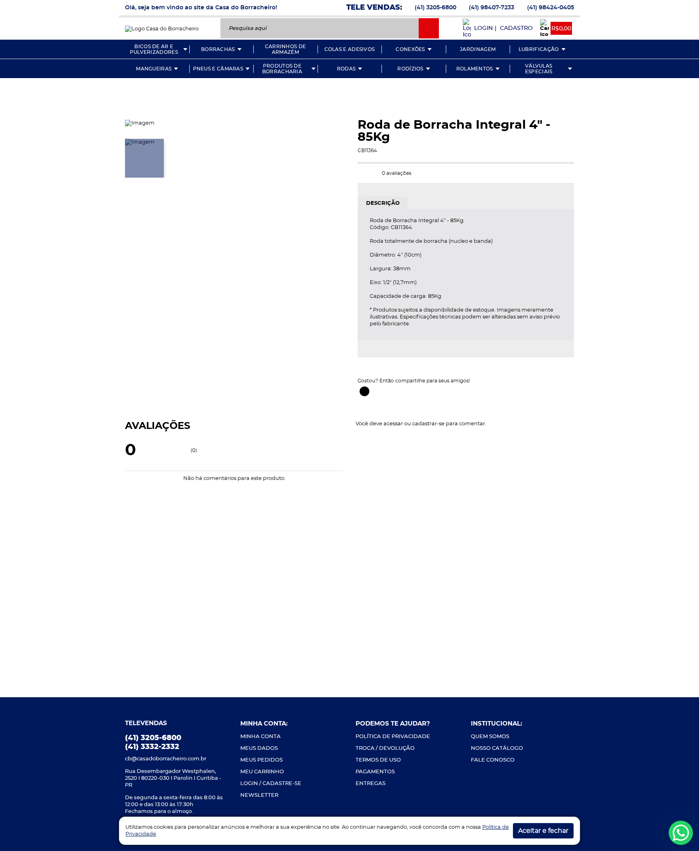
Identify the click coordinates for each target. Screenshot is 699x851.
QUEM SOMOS (490, 736)
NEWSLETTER (259, 795)
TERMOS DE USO (378, 760)
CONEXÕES (410, 49)
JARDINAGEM (478, 49)
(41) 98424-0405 (550, 8)
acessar (393, 424)
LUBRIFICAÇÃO (539, 49)
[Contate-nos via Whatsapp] (681, 833)
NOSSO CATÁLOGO (497, 748)
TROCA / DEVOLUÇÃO (385, 748)
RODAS (346, 68)
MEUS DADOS (259, 748)
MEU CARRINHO (262, 772)
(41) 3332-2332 (152, 747)
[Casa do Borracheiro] (162, 28)
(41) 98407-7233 (491, 8)
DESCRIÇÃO (383, 203)
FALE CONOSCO (493, 760)
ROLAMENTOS (474, 68)
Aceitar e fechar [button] (543, 831)
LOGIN (483, 28)
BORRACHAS (218, 49)
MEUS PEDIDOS (261, 760)
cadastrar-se (428, 424)
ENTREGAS (371, 783)
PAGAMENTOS (375, 772)
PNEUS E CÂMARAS (218, 68)
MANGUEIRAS (154, 68)
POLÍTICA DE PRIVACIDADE (393, 736)
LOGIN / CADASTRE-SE (270, 783)
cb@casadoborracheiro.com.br (165, 759)
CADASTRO (516, 28)
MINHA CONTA (260, 736)
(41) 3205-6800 (435, 8)
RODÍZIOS (410, 68)
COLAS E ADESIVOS (349, 49)
